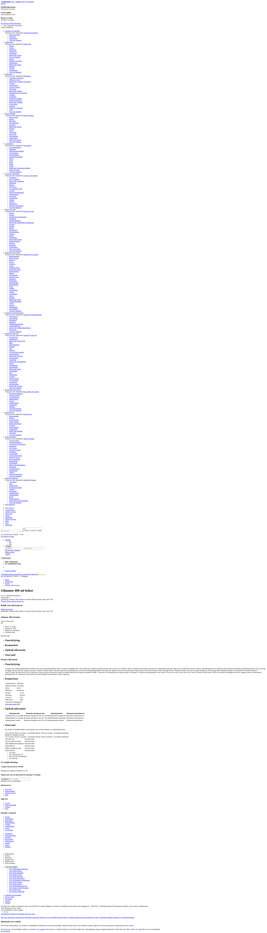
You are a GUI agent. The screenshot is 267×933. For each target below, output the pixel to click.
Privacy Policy (10, 897)
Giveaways (13, 187)
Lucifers (12, 191)
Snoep (11, 130)
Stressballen (13, 204)
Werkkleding (13, 307)
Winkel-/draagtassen (15, 474)
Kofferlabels (13, 463)
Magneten (12, 245)
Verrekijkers (13, 375)
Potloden (12, 425)
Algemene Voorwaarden (13, 895)
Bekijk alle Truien (15, 300)
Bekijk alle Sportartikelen (17, 362)
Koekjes (12, 129)
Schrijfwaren (9, 412)
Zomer (11, 166)
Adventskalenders (15, 147)
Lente (11, 161)
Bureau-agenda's (14, 35)
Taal (8, 540)
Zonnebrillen (13, 309)
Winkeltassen (9, 841)
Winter (11, 164)
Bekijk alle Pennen (15, 424)
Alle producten (10, 504)
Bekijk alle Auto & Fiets (17, 341)
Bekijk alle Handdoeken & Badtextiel (21, 223)
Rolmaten (12, 322)
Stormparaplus (14, 354)
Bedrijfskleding (14, 256)
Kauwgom (12, 134)
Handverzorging (14, 395)
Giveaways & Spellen (12, 174)
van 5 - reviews (13, 2)
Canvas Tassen (14, 440)
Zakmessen (13, 330)
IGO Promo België (11, 867)
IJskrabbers (13, 320)
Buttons (11, 185)
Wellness (12, 407)
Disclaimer (8, 899)
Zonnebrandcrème (15, 409)
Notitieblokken (14, 493)
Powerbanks (13, 104)
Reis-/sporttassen (14, 459)
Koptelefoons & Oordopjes (18, 93)
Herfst (11, 159)
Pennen (11, 418)
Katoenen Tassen (14, 450)
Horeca (11, 119)
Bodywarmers (13, 258)
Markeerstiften (14, 416)
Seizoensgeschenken (16, 157)
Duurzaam (8, 514)
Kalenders (12, 36)
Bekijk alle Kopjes (15, 65)
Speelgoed (12, 196)
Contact (7, 807)
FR (10, 542)
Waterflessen (13, 70)
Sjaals (11, 286)
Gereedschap (13, 318)
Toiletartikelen (14, 403)
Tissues (11, 401)
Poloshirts (12, 279)
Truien (11, 296)
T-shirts (11, 292)
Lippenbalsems (14, 397)
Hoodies (12, 298)
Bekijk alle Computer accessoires (20, 82)
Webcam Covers (14, 80)
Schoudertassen (14, 469)
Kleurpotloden (14, 427)
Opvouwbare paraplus (16, 352)
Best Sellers (31, 574)
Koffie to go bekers (15, 61)
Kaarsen (12, 224)
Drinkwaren (9, 42)
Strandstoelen (13, 367)
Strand (11, 363)
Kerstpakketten (14, 155)
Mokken (12, 67)
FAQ (7, 523)
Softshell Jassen (14, 268)
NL (10, 544)
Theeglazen (13, 52)
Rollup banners (14, 499)
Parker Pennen (14, 420)
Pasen (11, 162)
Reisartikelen (13, 461)
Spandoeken (13, 382)
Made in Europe (10, 519)
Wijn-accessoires (14, 249)
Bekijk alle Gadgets (15, 91)
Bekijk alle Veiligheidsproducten (20, 328)
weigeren (42, 929)
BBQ (11, 343)
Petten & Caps (14, 277)
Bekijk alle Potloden (16, 431)
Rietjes (11, 236)
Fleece (11, 262)
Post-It (11, 497)
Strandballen (13, 371)
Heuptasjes (12, 446)
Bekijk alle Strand (15, 369)
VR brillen (12, 89)
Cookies (7, 901)
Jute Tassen (13, 448)
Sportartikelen (13, 358)
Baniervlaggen (14, 378)
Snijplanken (13, 238)
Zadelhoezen (13, 339)
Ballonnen (12, 183)
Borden (11, 213)
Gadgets (12, 83)
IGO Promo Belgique (16, 873)
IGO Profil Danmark (16, 876)
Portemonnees (13, 283)
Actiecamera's (13, 85)
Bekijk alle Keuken (15, 239)
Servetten (12, 125)
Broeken (12, 260)
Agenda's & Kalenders (12, 31)
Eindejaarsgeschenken (16, 151)
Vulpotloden (13, 429)
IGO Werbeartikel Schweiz (18, 886)
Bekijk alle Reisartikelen (17, 465)
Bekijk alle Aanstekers (16, 181)
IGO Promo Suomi (15, 884)
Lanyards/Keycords (15, 189)
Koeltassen (12, 452)
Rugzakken (9, 821)
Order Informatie (10, 805)
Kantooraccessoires (15, 487)
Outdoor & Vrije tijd (11, 333)
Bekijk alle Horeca (15, 127)
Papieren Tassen (14, 457)
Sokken (11, 288)
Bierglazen (12, 50)
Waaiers (11, 305)
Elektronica (9, 74)
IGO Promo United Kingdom (19, 888)
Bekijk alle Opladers (16, 102)
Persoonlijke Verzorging (13, 390)
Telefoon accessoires (16, 108)
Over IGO (8, 789)
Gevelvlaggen (13, 380)
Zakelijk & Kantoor (11, 478)
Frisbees (12, 347)
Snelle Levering (14, 170)
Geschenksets (13, 153)
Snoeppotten (13, 138)
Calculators (13, 482)
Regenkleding (13, 285)
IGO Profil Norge (15, 890)
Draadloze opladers (15, 98)
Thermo (11, 68)
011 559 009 (5, 576)
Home (7, 580)
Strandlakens (13, 365)
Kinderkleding (14, 271)
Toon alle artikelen (15, 40)
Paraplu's (12, 350)
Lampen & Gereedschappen (14, 313)
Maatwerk (8, 525)
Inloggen (8, 546)
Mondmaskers (13, 399)
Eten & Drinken (10, 114)
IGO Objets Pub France (17, 878)
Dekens (11, 215)
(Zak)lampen (13, 316)
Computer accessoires (16, 78)
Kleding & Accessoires (12, 253)
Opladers (12, 95)
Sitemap (7, 903)
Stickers (11, 202)
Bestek (11, 228)
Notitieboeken (13, 495)
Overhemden (13, 275)
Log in (7, 554)
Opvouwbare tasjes (15, 456)
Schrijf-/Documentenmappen (18, 501)
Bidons (11, 46)
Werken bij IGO (10, 793)
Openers (12, 234)
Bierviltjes (12, 121)
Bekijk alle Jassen (15, 269)
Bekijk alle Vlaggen (15, 386)
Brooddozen (13, 230)
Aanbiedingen (10, 510)
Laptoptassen (13, 454)
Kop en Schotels (14, 57)
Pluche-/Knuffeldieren (16, 192)
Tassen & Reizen (10, 437)
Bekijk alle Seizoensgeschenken (19, 168)
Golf (10, 348)
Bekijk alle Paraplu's (16, 356)
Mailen (25, 576)
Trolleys (11, 472)
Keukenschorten (14, 241)
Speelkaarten (13, 198)
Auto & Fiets (13, 337)
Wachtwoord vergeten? (12, 550)
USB (11, 110)
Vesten (11, 303)
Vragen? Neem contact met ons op (12, 601)
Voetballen (12, 360)
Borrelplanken (14, 123)
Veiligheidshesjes (14, 326)
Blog (7, 521)
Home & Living (10, 209)
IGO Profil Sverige (15, 875)
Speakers (12, 106)
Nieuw (7, 515)
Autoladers (12, 97)
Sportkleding (13, 290)
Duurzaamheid (10, 791)
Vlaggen (12, 377)
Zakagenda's (13, 38)
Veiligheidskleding (15, 301)
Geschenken (9, 144)
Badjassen (12, 219)
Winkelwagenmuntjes (16, 206)
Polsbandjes (13, 281)
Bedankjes (12, 149)
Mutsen (11, 273)
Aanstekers (12, 177)
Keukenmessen (14, 232)
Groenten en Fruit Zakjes (17, 444)
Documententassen (15, 442)
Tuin (10, 373)
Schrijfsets (12, 433)
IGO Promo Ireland (15, 882)
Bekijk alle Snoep (15, 140)
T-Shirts (7, 824)
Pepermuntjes (13, 136)
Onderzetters (13, 247)
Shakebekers (13, 63)
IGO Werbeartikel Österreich (18, 869)
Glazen (11, 48)
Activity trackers (14, 87)
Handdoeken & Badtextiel (17, 217)
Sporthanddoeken (15, 221)
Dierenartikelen (14, 345)
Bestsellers (8, 517)
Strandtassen (13, 471)
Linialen (12, 489)
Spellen (11, 200)
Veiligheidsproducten (16, 324)
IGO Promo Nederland (16, 891)
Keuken (11, 226)
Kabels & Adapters (15, 100)
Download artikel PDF (12, 704)
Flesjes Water (13, 117)
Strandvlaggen (14, 384)
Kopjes (11, 59)
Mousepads (13, 491)
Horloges (12, 264)
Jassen (11, 266)
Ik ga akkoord (5, 931)
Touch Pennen (14, 422)
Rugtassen (12, 467)
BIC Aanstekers (14, 179)
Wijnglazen (13, 53)
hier (140, 929)
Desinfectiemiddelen (16, 394)
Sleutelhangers (14, 194)
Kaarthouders (13, 486)
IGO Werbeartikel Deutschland (19, 880)
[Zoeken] (21, 531)
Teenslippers (13, 294)
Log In (7, 803)
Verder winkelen (10, 571)
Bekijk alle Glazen (15, 55)
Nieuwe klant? (10, 552)
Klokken (12, 243)
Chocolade (12, 132)
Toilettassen (13, 405)
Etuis (11, 484)
